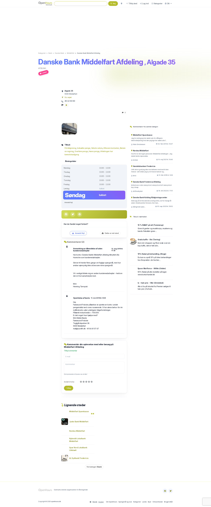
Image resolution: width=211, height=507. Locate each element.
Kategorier (137, 502)
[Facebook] (165, 491)
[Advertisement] (105, 27)
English (101, 502)
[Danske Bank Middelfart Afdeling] (69, 128)
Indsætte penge (83, 148)
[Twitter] (170, 491)
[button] (168, 3)
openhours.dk (56, 501)
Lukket (44, 72)
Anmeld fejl (68, 202)
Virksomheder (158, 502)
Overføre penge (81, 151)
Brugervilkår (168, 502)
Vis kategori (94, 467)
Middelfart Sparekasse (79, 411)
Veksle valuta (97, 148)
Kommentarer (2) (75, 242)
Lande (144, 502)
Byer (149, 502)
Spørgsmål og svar (125, 502)
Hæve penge (94, 151)
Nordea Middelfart (77, 431)
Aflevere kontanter (111, 148)
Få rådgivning (70, 148)
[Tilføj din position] (121, 3)
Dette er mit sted (111, 233)
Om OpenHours (111, 502)
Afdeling (42, 68)
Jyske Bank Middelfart (78, 422)
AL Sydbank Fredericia (78, 458)
